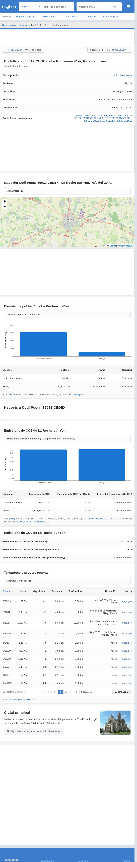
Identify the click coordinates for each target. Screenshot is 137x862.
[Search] (115, 6)
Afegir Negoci (110, 16)
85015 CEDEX (107, 118)
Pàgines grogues (25, 16)
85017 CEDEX (91, 120)
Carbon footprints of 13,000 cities (103, 519)
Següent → (86, 692)
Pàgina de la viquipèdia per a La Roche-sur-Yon (35, 731)
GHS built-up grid (75, 394)
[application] (67, 343)
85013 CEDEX (90, 118)
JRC (11, 394)
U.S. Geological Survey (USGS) (22, 700)
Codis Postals (71, 16)
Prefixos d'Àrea (49, 16)
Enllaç (12, 519)
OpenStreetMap (126, 245)
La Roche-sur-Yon (122, 75)
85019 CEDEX (124, 120)
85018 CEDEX (107, 120)
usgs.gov (127, 601)
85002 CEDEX (99, 115)
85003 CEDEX (116, 115)
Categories (91, 16)
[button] (4, 201)
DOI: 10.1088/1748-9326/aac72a (34, 522)
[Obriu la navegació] (128, 7)
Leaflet (112, 245)
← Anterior (50, 692)
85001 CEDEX (83, 115)
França (24, 25)
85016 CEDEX (123, 118)
